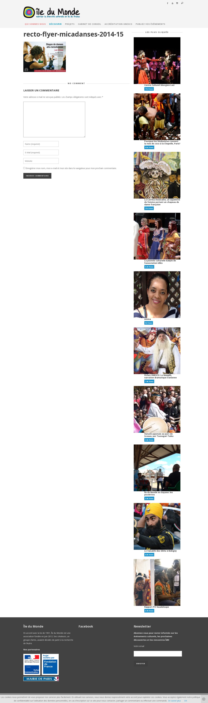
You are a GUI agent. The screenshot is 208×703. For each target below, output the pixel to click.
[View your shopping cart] (177, 3)
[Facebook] (167, 3)
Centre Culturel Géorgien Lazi (159, 85)
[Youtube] (172, 3)
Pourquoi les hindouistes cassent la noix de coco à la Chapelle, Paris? (162, 142)
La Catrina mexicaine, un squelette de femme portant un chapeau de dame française (162, 202)
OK (185, 700)
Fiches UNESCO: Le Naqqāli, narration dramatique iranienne (160, 376)
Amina (147, 319)
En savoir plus (174, 700)
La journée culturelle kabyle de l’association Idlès (160, 261)
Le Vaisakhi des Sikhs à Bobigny (160, 550)
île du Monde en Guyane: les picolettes (158, 493)
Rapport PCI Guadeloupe (156, 607)
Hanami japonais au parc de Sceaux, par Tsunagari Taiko (158, 435)
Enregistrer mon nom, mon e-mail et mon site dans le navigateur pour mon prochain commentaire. (71, 168)
